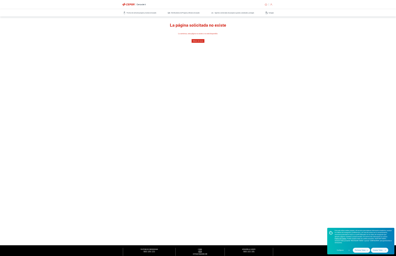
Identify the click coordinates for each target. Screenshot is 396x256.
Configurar (340, 250)
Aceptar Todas (377, 250)
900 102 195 (249, 251)
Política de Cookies (340, 238)
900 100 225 (149, 251)
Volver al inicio (198, 41)
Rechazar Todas (360, 250)
